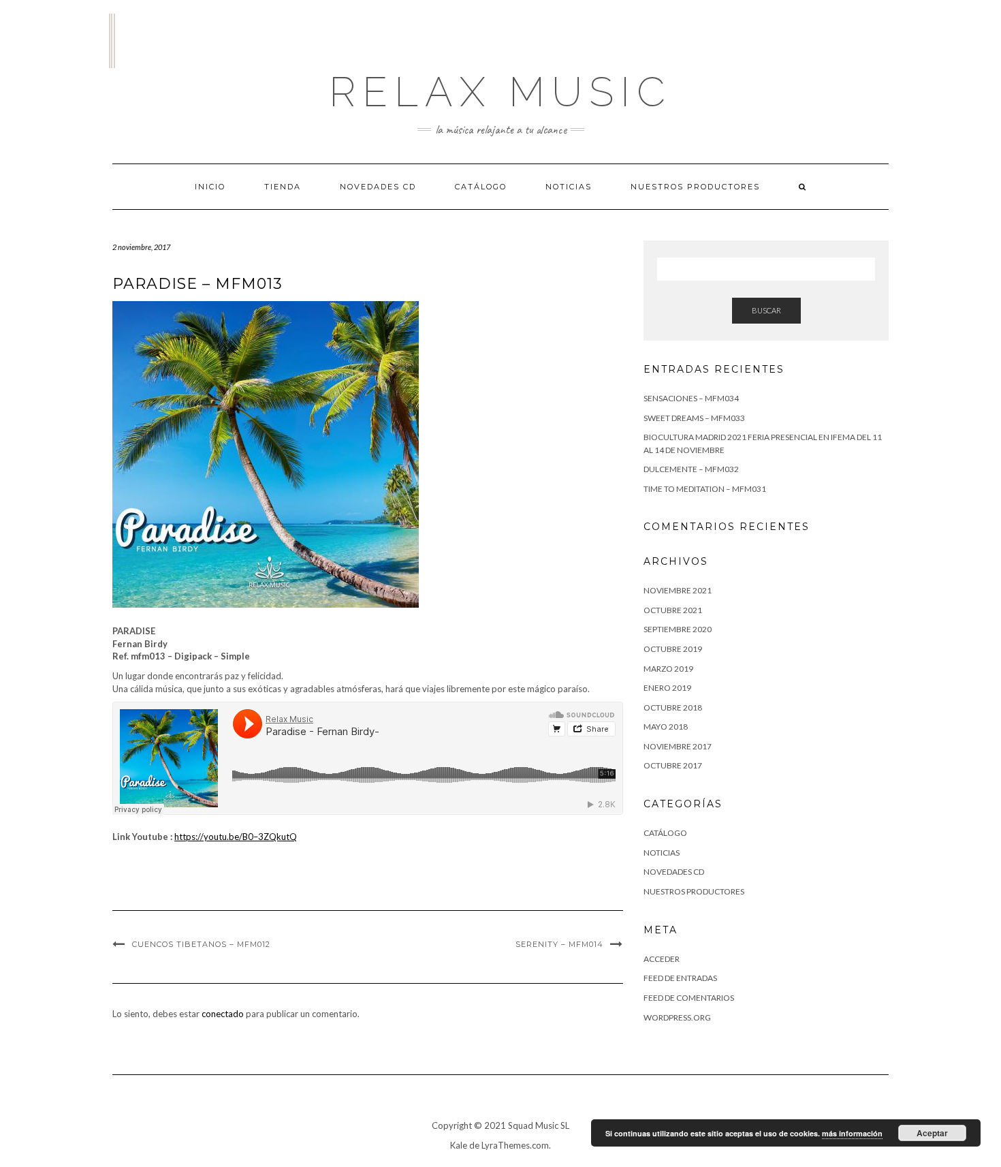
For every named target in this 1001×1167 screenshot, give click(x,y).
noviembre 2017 (678, 746)
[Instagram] (112, 41)
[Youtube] (115, 41)
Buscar (766, 310)
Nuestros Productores (695, 186)
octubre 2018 (673, 707)
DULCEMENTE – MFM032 (691, 469)
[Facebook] (110, 41)
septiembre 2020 (678, 629)
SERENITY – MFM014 (559, 944)
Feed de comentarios (689, 998)
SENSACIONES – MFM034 (691, 398)
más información (852, 1133)
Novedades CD (378, 186)
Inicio (210, 186)
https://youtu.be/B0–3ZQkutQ (235, 836)
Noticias (568, 186)
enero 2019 (667, 688)
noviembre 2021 (678, 590)
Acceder (662, 959)
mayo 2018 (666, 726)
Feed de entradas (680, 978)
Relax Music (500, 92)
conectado (223, 1013)
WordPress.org (677, 1017)
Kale (458, 1145)
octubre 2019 (673, 649)
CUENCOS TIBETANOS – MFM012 (201, 944)
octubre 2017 (673, 765)
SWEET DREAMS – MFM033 (694, 418)
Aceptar (932, 1133)
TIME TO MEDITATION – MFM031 (705, 489)
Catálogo (481, 186)
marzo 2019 (668, 669)
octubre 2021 (673, 610)
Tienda (282, 186)
